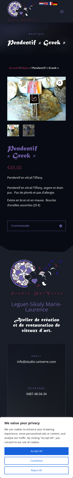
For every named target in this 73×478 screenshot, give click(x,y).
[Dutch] (41, 3)
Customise (36, 460)
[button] (60, 83)
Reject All (36, 470)
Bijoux (25, 68)
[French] (50, 3)
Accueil (14, 68)
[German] (55, 3)
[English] (46, 3)
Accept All (36, 451)
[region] (36, 447)
